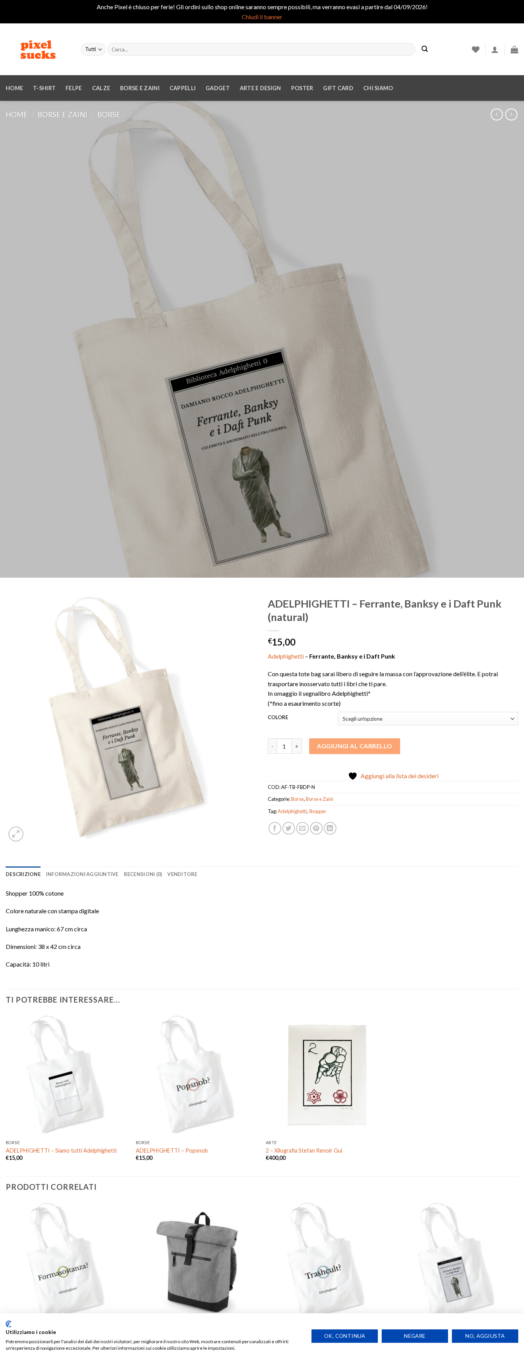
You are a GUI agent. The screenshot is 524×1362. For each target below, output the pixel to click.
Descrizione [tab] (23, 874)
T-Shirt (44, 88)
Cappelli (183, 88)
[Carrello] (514, 49)
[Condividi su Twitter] (288, 828)
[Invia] (424, 49)
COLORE (278, 717)
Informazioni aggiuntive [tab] (82, 874)
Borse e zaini (140, 88)
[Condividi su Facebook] (275, 828)
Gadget (218, 88)
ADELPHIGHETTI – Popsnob (172, 1150)
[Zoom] (15, 834)
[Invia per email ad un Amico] (302, 828)
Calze (101, 88)
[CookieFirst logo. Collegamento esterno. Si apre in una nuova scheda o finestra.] (9, 1324)
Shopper (317, 811)
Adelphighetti (286, 656)
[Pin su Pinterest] (316, 828)
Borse (108, 114)
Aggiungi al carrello (354, 745)
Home (14, 88)
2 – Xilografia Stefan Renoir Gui (304, 1150)
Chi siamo (378, 88)
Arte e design (260, 88)
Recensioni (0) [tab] (143, 874)
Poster (302, 88)
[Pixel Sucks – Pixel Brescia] (37, 49)
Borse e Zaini (62, 114)
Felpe (74, 88)
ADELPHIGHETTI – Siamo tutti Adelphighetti (61, 1150)
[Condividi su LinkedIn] (330, 828)
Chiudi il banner (262, 16)
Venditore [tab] (182, 874)
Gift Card (338, 88)
